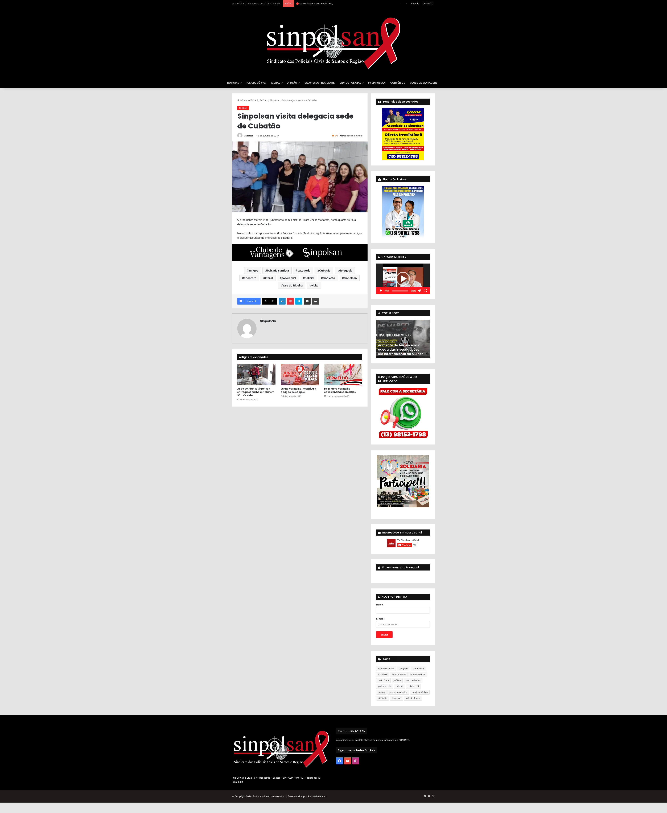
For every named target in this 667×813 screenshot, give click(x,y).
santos (381, 692)
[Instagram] (355, 760)
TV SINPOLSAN (376, 82)
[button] (403, 279)
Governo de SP (417, 674)
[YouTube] (347, 760)
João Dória (383, 680)
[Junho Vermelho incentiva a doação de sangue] (300, 374)
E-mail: (380, 618)
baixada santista (278, 270)
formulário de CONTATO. (397, 740)
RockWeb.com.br (317, 796)
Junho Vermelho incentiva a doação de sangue (298, 390)
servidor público (420, 692)
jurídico (397, 680)
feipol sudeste (399, 674)
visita (314, 285)
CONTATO (428, 3)
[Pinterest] (290, 301)
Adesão (415, 3)
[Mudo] (419, 290)
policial (309, 278)
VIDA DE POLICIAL (350, 82)
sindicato (329, 278)
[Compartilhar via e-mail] (307, 301)
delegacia (345, 270)
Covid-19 (382, 674)
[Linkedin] (282, 301)
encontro (250, 278)
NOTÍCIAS (233, 82)
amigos (253, 270)
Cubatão (325, 270)
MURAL (275, 82)
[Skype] (298, 301)
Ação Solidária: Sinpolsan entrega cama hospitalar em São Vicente (255, 392)
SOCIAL (264, 100)
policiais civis (384, 686)
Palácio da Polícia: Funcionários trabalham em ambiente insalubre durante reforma (400, 347)
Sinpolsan (248, 135)
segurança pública (398, 692)
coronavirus (418, 668)
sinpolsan (350, 278)
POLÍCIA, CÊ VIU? (256, 82)
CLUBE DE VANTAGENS (423, 82)
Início (242, 100)
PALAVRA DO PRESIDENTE (319, 82)
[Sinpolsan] (333, 42)
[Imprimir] (315, 301)
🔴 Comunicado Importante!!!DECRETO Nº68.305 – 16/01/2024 (330, 3)
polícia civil (288, 278)
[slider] (400, 291)
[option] (403, 339)
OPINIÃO (292, 82)
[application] (403, 279)
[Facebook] (339, 760)
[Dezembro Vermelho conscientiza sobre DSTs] (343, 374)
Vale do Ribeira (292, 285)
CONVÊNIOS (397, 82)
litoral (269, 278)
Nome (379, 604)
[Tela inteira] (425, 290)
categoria (304, 270)
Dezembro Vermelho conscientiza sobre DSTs (340, 390)
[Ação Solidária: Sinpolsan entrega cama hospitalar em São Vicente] (256, 374)
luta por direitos (413, 680)
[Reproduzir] (380, 290)
